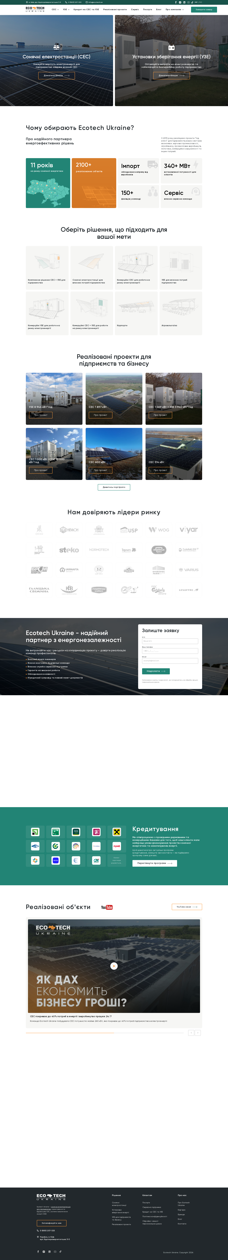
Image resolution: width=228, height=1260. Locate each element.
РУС (200, 2)
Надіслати (153, 671)
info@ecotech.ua (96, 2)
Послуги (146, 1203)
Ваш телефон (147, 647)
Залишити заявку (204, 10)
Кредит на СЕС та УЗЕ (152, 1212)
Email (144, 657)
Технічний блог (91, 1087)
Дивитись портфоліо (114, 487)
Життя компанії (67, 1087)
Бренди (181, 1215)
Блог (180, 1219)
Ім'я (143, 637)
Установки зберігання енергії (120, 1211)
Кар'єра (181, 1210)
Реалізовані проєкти (121, 1224)
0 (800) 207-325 (74, 2)
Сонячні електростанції (119, 1204)
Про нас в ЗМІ (139, 1087)
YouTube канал (184, 907)
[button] (37, 183)
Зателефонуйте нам (51, 1223)
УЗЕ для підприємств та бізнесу (121, 1218)
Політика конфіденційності (154, 1216)
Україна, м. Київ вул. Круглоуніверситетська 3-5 (55, 1238)
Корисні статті (116, 1087)
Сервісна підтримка (151, 1207)
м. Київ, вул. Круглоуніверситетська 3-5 (45, 2)
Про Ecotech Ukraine (184, 1204)
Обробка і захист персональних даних (152, 1222)
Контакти (182, 1224)
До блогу (192, 1087)
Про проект (41, 415)
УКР (196, 2)
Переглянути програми (151, 863)
